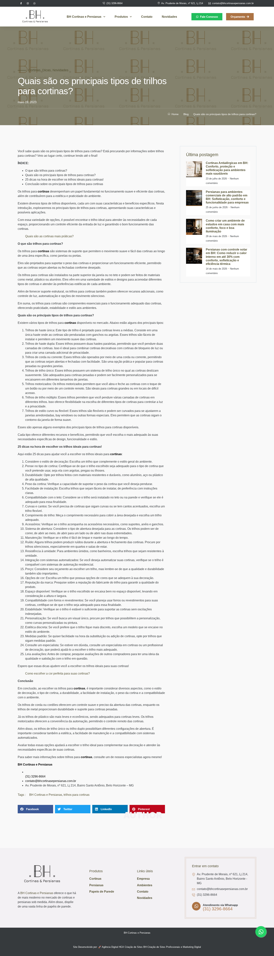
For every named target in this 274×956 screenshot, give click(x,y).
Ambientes (144, 885)
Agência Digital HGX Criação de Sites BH (124, 947)
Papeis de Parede (101, 891)
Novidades (169, 16)
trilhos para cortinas (76, 794)
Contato (146, 16)
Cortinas (34, 70)
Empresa (143, 878)
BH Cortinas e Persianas (84, 16)
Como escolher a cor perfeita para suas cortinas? (57, 673)
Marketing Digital (192, 947)
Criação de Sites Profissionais (163, 947)
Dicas (46, 70)
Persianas (96, 885)
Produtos (121, 16)
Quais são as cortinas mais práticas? (49, 236)
